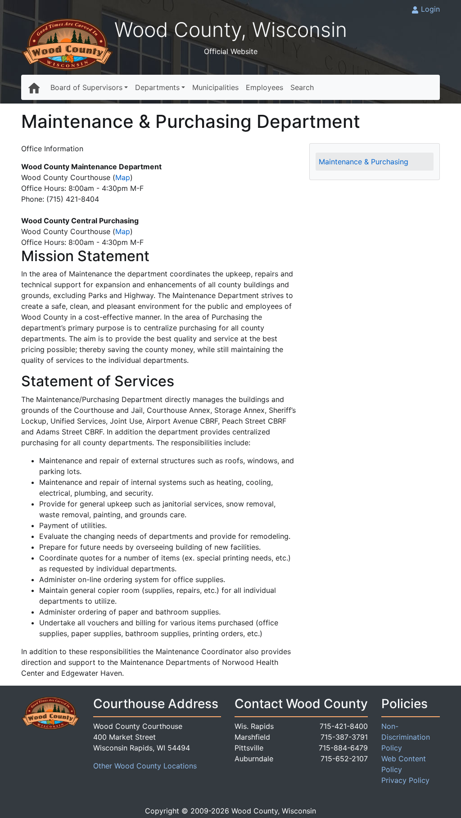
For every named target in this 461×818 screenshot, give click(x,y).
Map (122, 177)
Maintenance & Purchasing (363, 161)
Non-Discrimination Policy (405, 737)
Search (302, 87)
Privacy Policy (405, 780)
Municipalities (215, 87)
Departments (157, 87)
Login (430, 9)
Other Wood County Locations (145, 765)
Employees (264, 87)
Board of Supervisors (86, 87)
